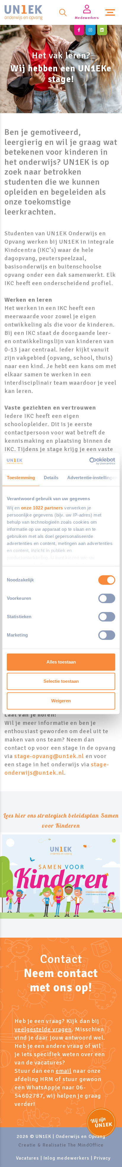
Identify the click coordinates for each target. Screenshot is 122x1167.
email (64, 1071)
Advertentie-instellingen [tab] (92, 477)
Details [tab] (51, 477)
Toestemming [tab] (21, 477)
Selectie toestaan (61, 681)
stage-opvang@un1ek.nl (49, 756)
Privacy (102, 1158)
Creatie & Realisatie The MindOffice (61, 1145)
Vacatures (27, 1158)
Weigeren (61, 700)
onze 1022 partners (42, 507)
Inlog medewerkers (66, 1158)
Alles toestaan (61, 661)
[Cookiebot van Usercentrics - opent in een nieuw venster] (89, 461)
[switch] (106, 598)
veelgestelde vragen (43, 1029)
